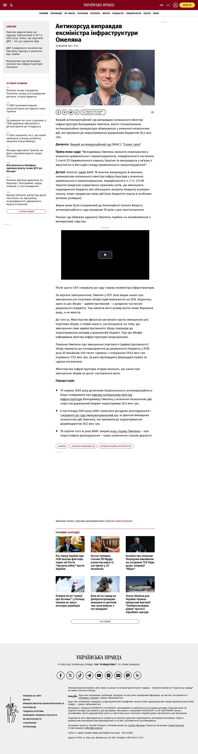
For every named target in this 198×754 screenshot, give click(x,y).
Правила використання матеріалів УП (43, 703)
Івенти (106, 13)
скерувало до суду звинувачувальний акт (89, 415)
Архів (156, 13)
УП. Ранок (69, 13)
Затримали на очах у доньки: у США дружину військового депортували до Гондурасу (26, 123)
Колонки (82, 13)
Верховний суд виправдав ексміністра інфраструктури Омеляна (24, 64)
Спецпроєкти (133, 13)
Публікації (56, 13)
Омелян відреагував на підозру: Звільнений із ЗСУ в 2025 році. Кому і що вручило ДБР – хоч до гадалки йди (24, 36)
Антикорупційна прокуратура (115, 446)
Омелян (62, 446)
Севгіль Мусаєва (136, 725)
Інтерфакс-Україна (88, 698)
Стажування (29, 723)
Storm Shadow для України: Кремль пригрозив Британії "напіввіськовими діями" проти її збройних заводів (138, 604)
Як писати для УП (32, 719)
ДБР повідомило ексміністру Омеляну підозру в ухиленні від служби (24, 51)
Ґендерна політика (33, 711)
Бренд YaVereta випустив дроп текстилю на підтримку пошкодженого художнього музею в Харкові (26, 199)
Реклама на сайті (32, 696)
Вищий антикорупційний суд (90, 144)
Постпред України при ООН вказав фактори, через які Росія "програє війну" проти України (70, 562)
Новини (43, 13)
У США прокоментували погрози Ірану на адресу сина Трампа (25, 108)
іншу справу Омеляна (125, 431)
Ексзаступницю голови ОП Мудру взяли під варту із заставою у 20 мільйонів (102, 562)
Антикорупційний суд (83, 446)
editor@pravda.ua (93, 728)
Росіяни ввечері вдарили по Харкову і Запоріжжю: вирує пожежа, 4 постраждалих (24, 183)
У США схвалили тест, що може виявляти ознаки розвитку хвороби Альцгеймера (26, 138)
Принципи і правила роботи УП (40, 715)
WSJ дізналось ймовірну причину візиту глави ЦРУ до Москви (24, 168)
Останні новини (16, 83)
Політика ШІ (29, 707)
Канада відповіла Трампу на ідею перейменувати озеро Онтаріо (24, 153)
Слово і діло (132, 144)
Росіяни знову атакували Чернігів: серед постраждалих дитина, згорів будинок (25, 93)
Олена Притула (176, 725)
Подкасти (117, 13)
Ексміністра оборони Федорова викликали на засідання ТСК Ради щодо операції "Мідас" (140, 562)
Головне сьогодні (68, 532)
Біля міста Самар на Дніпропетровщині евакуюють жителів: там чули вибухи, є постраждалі (104, 602)
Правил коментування (118, 521)
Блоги (147, 13)
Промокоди (29, 727)
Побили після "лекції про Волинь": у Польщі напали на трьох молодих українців (70, 600)
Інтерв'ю (95, 13)
